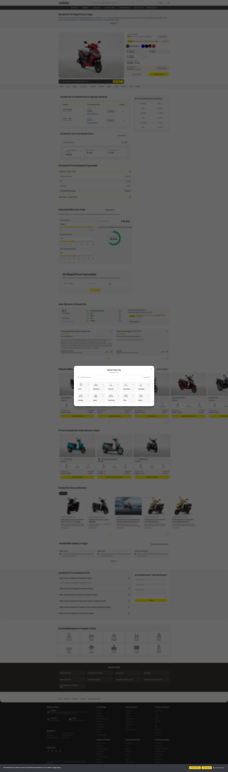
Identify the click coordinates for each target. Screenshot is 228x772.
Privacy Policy (57, 767)
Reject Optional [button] (206, 768)
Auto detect (147, 377)
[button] (218, 767)
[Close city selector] (151, 368)
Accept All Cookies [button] (195, 768)
